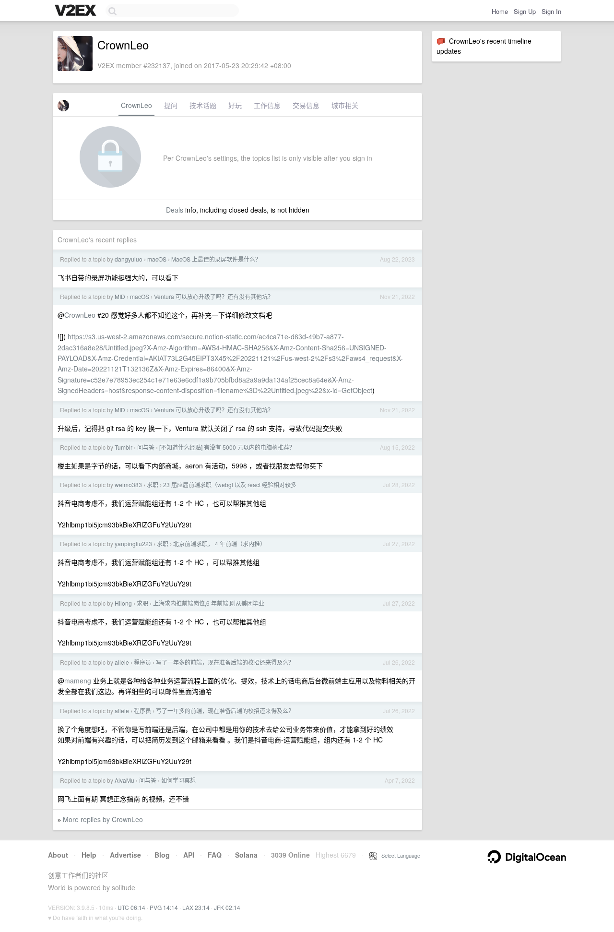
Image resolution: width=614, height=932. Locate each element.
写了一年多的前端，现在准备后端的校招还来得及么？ (225, 662)
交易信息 (306, 105)
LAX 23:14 (196, 907)
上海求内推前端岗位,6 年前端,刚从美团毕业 (208, 603)
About (58, 855)
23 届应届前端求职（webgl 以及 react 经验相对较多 (229, 484)
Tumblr (123, 447)
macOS (156, 259)
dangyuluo (128, 259)
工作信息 (267, 105)
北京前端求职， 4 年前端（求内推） (219, 543)
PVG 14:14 (164, 907)
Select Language (398, 855)
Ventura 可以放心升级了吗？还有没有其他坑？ (213, 296)
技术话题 (202, 105)
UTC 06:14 (131, 907)
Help (89, 855)
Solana (246, 855)
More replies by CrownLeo (103, 819)
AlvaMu (124, 780)
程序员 (142, 662)
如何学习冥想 (178, 780)
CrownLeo (136, 105)
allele (122, 662)
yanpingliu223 (133, 543)
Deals (174, 210)
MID (120, 296)
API (188, 855)
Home (500, 11)
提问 (170, 105)
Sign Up (525, 11)
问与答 (145, 447)
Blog (162, 855)
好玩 (235, 105)
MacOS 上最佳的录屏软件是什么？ (216, 259)
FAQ (215, 855)
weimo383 (128, 484)
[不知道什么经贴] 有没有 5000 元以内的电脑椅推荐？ (227, 447)
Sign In (551, 11)
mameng (77, 680)
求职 (152, 484)
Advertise (125, 855)
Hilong (123, 603)
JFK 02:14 (227, 907)
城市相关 (344, 105)
